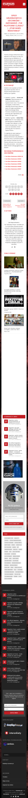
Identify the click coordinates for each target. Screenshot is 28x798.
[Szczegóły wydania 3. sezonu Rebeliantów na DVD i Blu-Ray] (14, 282)
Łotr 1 (20, 576)
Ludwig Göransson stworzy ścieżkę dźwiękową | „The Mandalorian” (13, 271)
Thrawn (15, 576)
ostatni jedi (15, 560)
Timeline (5, 777)
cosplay (6, 540)
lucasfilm (13, 553)
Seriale (11, 35)
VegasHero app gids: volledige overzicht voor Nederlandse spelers (15, 429)
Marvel (6, 558)
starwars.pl (19, 790)
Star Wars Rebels (19, 571)
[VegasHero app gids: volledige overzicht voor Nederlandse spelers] (6, 429)
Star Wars (20, 569)
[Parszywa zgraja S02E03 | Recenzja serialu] (14, 301)
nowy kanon (15, 558)
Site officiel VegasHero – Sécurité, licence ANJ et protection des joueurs (15, 444)
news (10, 558)
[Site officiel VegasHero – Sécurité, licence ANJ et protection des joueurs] (6, 444)
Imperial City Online (8, 785)
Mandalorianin (16, 556)
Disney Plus (19, 544)
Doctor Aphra (8, 547)
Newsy (7, 35)
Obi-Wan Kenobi (8, 560)
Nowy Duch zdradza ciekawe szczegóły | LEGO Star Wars (12, 329)
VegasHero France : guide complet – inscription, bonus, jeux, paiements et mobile (15, 452)
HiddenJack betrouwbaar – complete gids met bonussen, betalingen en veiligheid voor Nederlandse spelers (15, 678)
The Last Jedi (17, 574)
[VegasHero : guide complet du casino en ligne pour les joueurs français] (6, 436)
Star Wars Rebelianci (9, 571)
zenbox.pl (22, 794)
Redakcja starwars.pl (8, 763)
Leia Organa (7, 553)
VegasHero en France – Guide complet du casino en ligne (14, 654)
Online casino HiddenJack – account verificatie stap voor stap (16, 669)
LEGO (10, 551)
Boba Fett (16, 538)
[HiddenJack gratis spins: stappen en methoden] (4, 662)
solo (15, 569)
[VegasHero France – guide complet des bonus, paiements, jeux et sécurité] (4, 639)
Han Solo (15, 549)
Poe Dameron (8, 562)
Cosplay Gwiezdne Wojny (15, 540)
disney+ (13, 544)
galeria (14, 547)
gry (18, 547)
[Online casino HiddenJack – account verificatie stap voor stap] (4, 669)
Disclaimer (6, 794)
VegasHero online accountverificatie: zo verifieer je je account (14, 421)
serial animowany (9, 569)
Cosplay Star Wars (9, 542)
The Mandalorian (8, 576)
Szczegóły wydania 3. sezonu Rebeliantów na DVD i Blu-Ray (12, 290)
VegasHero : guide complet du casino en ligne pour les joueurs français (16, 437)
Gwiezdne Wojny (8, 549)
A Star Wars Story (9, 538)
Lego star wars (16, 551)
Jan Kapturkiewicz (12, 33)
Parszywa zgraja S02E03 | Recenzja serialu (14, 309)
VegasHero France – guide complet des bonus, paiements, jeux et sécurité (16, 639)
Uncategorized (18, 424)
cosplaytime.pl (18, 542)
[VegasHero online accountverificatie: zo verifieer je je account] (6, 421)
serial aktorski (18, 567)
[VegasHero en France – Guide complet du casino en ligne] (4, 655)
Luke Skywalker (8, 556)
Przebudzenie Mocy (16, 562)
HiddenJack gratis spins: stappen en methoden (15, 661)
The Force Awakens (9, 574)
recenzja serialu (13, 565)
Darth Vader (7, 544)
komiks (20, 549)
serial (12, 567)
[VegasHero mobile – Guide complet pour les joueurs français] (4, 648)
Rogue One (7, 567)
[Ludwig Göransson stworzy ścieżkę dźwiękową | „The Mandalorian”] (14, 262)
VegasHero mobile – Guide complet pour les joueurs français (16, 647)
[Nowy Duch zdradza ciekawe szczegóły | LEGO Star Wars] (14, 320)
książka (6, 551)
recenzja (7, 565)
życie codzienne (8, 578)
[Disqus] (14, 356)
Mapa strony (6, 781)
